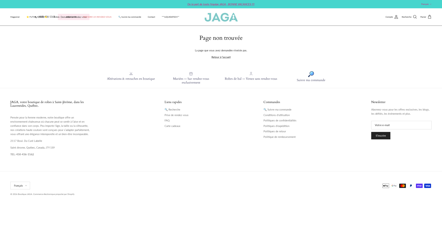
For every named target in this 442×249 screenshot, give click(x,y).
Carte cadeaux (172, 125)
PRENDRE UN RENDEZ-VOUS (97, 17)
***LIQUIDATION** (170, 17)
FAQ (167, 120)
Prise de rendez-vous (177, 115)
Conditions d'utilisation (276, 115)
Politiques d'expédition (276, 125)
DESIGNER (71, 17)
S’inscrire (381, 135)
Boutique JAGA (25, 194)
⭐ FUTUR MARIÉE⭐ (36, 17)
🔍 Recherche (172, 109)
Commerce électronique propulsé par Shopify (53, 194)
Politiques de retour (274, 131)
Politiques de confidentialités (279, 120)
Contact (151, 17)
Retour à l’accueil (221, 57)
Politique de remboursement (279, 136)
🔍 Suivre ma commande (129, 17)
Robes (57, 17)
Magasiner (15, 17)
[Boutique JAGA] (221, 17)
